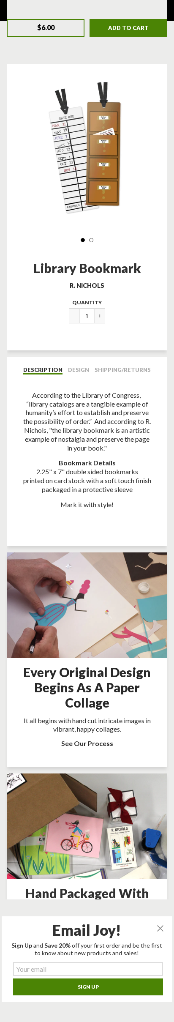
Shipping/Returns (123, 369)
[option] (87, 151)
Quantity (87, 302)
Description (43, 369)
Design (78, 369)
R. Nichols (87, 285)
